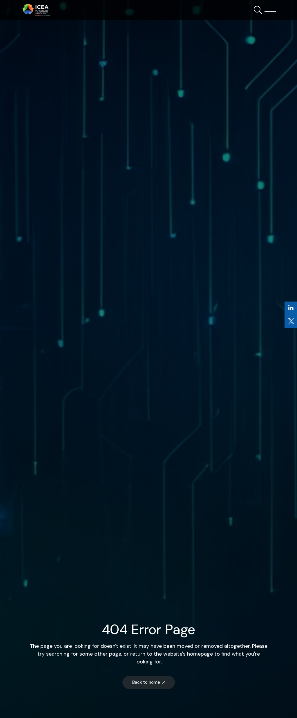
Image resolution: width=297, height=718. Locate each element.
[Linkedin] (291, 308)
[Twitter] (291, 321)
